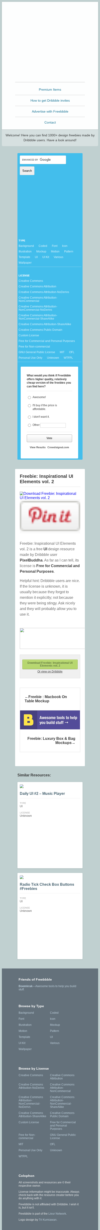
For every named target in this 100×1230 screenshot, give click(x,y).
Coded (43, 246)
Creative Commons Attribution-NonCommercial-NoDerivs (38, 308)
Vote (49, 438)
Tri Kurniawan (48, 1219)
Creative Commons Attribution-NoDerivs (44, 292)
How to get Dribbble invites (50, 100)
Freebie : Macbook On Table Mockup (46, 699)
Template (24, 257)
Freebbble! (51, 11)
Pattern (68, 251)
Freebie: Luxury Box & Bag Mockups (51, 741)
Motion (55, 251)
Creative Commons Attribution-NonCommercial (38, 299)
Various (58, 257)
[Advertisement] (50, 52)
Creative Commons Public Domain (40, 329)
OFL (71, 352)
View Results (38, 447)
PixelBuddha (31, 560)
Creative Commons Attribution (37, 286)
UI (36, 257)
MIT (62, 352)
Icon (64, 246)
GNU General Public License (37, 352)
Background (26, 246)
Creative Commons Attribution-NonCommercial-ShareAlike (38, 317)
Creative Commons (31, 281)
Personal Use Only (30, 357)
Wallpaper (25, 262)
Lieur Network (57, 1213)
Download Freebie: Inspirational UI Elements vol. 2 (50, 664)
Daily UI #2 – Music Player (42, 794)
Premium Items (50, 89)
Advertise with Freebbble (50, 111)
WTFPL (68, 357)
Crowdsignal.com (58, 447)
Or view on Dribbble (50, 671)
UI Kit (45, 257)
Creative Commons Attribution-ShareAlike (45, 324)
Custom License (29, 335)
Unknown (53, 357)
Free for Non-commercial (34, 346)
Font (54, 246)
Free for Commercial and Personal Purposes (47, 341)
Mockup (41, 251)
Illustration (25, 251)
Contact (50, 122)
